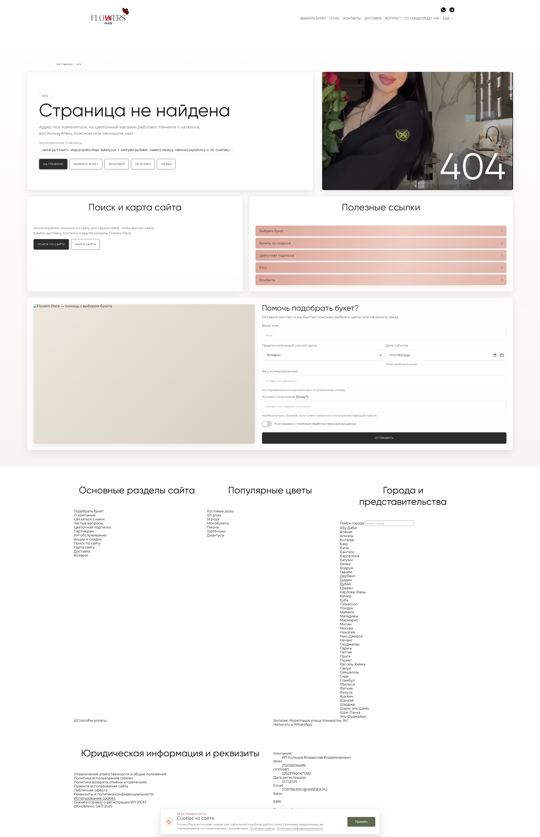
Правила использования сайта (101, 786)
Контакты (267, 280)
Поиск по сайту (51, 244)
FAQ (263, 268)
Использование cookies (94, 798)
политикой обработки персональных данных (326, 423)
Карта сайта (85, 244)
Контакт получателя (285, 397)
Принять (361, 821)
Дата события (397, 345)
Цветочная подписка (276, 255)
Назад (166, 164)
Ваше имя (270, 326)
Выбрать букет (86, 164)
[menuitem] (313, 18)
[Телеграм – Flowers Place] (452, 9)
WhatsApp (116, 164)
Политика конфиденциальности (300, 828)
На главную (65, 64)
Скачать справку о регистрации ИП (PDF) (110, 802)
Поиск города (352, 523)
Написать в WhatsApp (292, 725)
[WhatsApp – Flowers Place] (443, 9)
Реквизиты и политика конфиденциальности (114, 794)
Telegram (143, 164)
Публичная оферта (90, 790)
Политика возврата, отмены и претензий (110, 782)
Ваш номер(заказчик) (280, 371)
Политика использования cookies (103, 778)
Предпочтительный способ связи (289, 345)
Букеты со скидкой (275, 243)
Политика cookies (262, 828)
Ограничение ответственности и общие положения (120, 774)
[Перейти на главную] (109, 13)
